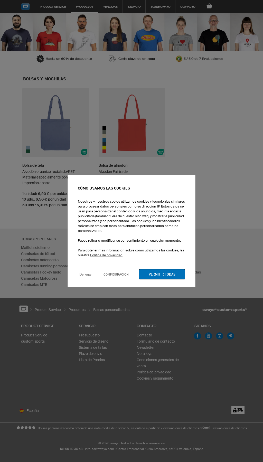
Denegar (85, 274)
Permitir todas (162, 274)
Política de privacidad (106, 255)
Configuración (116, 274)
